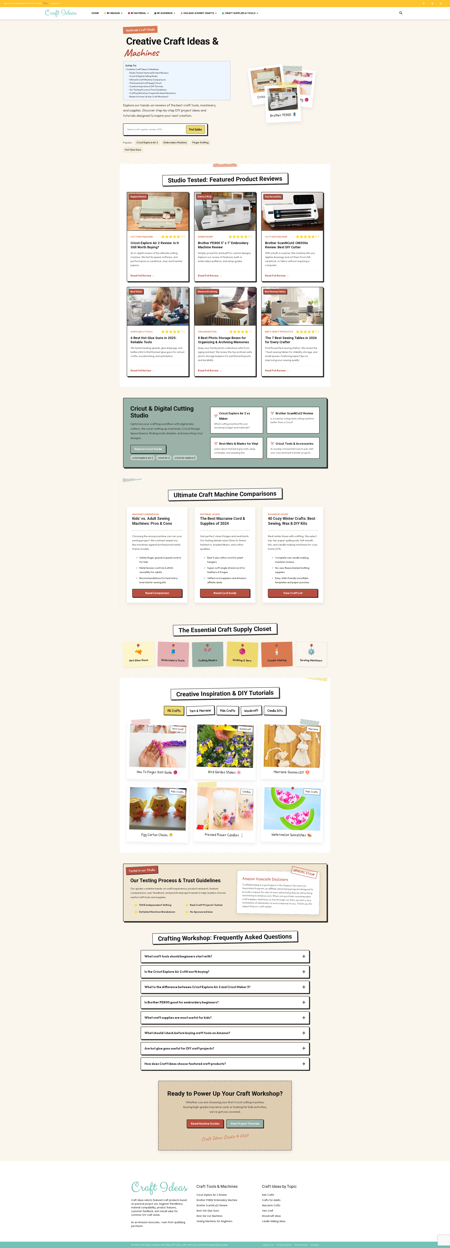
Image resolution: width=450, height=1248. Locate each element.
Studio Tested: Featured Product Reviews (149, 73)
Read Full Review (141, 275)
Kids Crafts (227, 710)
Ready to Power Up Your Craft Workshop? (149, 96)
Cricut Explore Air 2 (147, 142)
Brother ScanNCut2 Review (212, 1205)
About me (268, 1244)
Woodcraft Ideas (271, 1216)
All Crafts (174, 710)
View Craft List (293, 593)
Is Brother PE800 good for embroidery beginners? (181, 1002)
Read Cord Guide (225, 593)
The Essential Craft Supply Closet (146, 83)
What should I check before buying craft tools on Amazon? (187, 1033)
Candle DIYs (275, 710)
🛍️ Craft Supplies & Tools (238, 13)
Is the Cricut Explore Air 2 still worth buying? (176, 972)
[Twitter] (442, 3)
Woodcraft (251, 710)
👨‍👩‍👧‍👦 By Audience (163, 13)
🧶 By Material (137, 13)
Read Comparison (157, 593)
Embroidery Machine (175, 142)
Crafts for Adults (271, 1200)
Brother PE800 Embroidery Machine (217, 1200)
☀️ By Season (112, 13)
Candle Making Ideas (273, 1221)
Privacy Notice (284, 1244)
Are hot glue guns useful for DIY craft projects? (179, 1048)
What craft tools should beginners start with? (178, 956)
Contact (55, 3)
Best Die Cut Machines (210, 1216)
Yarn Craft (267, 1210)
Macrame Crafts (271, 1205)
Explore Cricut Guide (148, 449)
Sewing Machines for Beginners (214, 1221)
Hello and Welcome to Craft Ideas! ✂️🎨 (26, 3)
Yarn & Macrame (200, 710)
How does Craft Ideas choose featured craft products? (185, 1064)
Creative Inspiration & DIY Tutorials (146, 86)
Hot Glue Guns (133, 149)
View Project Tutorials (244, 1123)
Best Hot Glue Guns (208, 1210)
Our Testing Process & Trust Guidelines (148, 90)
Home (95, 13)
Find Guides (195, 129)
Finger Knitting (200, 142)
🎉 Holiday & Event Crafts (197, 13)
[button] (401, 13)
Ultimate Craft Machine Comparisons (148, 80)
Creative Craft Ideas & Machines (142, 69)
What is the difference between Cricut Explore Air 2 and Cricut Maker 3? (197, 987)
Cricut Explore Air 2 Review (212, 1194)
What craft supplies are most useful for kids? (178, 1018)
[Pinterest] (425, 3)
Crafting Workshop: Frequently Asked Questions (153, 93)
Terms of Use (301, 1244)
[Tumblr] (434, 3)
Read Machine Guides (205, 1123)
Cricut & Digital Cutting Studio (144, 76)
